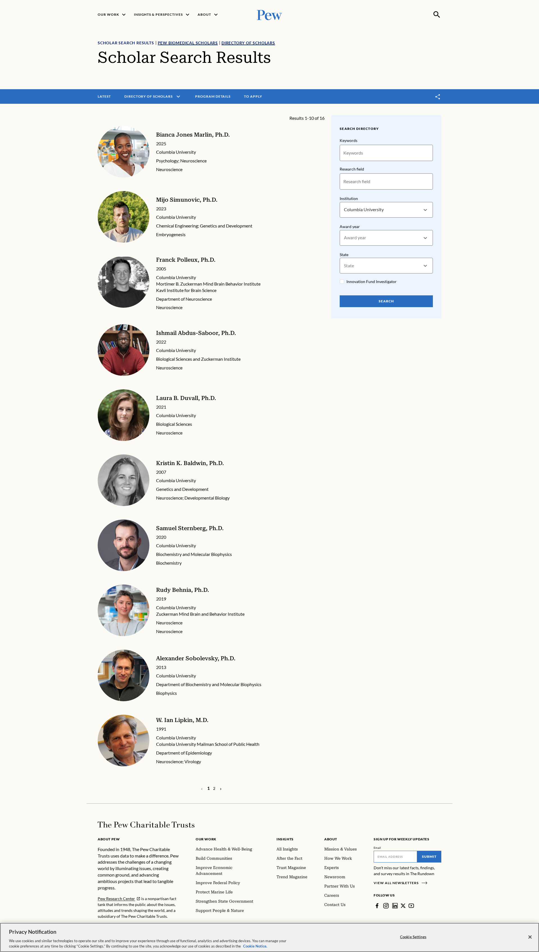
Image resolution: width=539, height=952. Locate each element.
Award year (350, 226)
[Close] (530, 937)
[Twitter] (403, 905)
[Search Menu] (436, 14)
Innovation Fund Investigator (371, 281)
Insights (285, 839)
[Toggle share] (438, 96)
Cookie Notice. (255, 946)
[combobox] (344, 209)
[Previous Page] (221, 788)
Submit (429, 856)
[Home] (146, 825)
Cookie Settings (413, 937)
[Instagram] (386, 905)
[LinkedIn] (395, 905)
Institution (349, 198)
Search (386, 301)
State (344, 254)
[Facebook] (377, 905)
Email (377, 847)
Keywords (348, 140)
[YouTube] (411, 905)
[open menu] (178, 96)
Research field (352, 169)
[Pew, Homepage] (269, 14)
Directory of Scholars (248, 42)
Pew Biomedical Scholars (188, 42)
